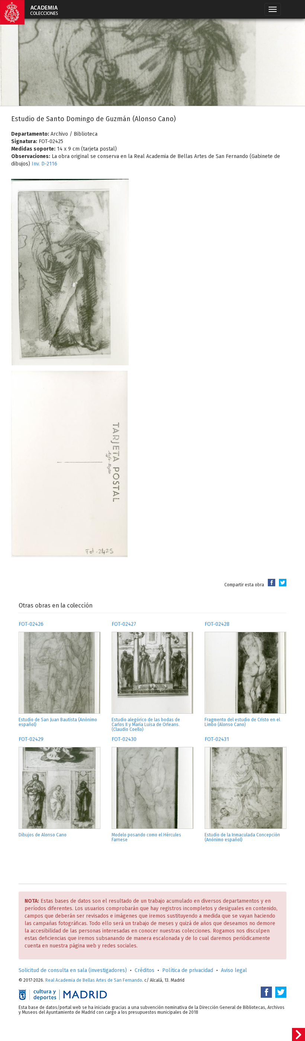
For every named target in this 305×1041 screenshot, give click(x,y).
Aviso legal (234, 970)
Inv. (36, 164)
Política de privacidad (187, 970)
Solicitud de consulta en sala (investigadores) (73, 970)
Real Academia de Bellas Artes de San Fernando (93, 980)
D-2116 (49, 164)
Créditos (144, 970)
